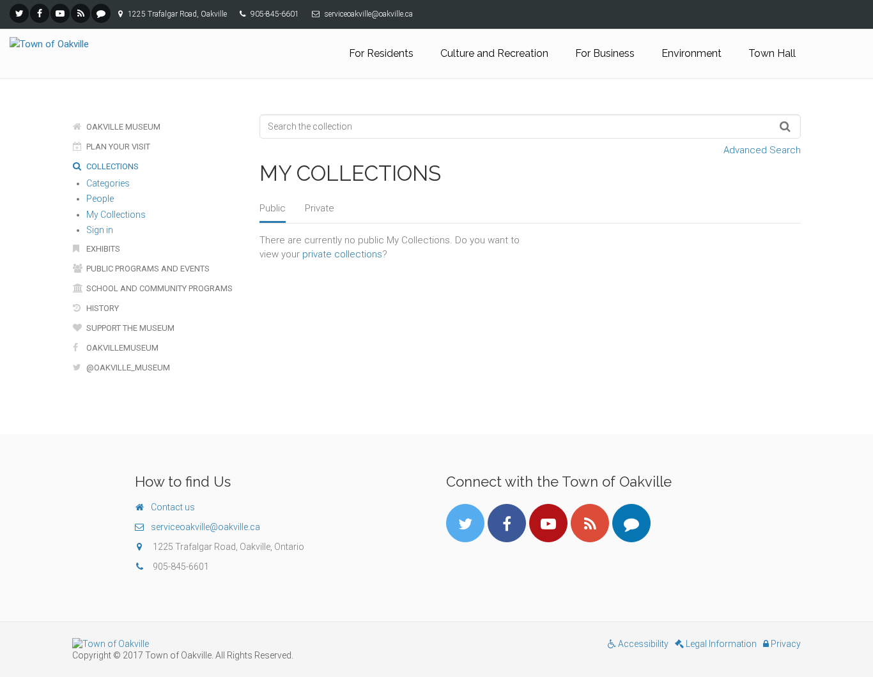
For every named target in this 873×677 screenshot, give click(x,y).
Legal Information (720, 644)
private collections (342, 254)
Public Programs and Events (147, 268)
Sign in (99, 230)
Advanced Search (762, 150)
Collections (111, 166)
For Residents (381, 53)
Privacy (785, 644)
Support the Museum (129, 328)
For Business (605, 53)
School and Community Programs (158, 288)
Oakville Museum (122, 127)
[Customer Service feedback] (101, 13)
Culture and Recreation (494, 53)
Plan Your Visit (117, 146)
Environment (691, 53)
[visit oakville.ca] (249, 644)
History (101, 308)
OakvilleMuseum (121, 348)
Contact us (173, 507)
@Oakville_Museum (127, 367)
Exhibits (102, 249)
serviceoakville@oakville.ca (205, 527)
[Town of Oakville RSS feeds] (80, 13)
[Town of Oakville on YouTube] (60, 13)
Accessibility (642, 644)
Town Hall (772, 53)
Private (319, 208)
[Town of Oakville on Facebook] (39, 13)
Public (272, 208)
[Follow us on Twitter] (19, 13)
